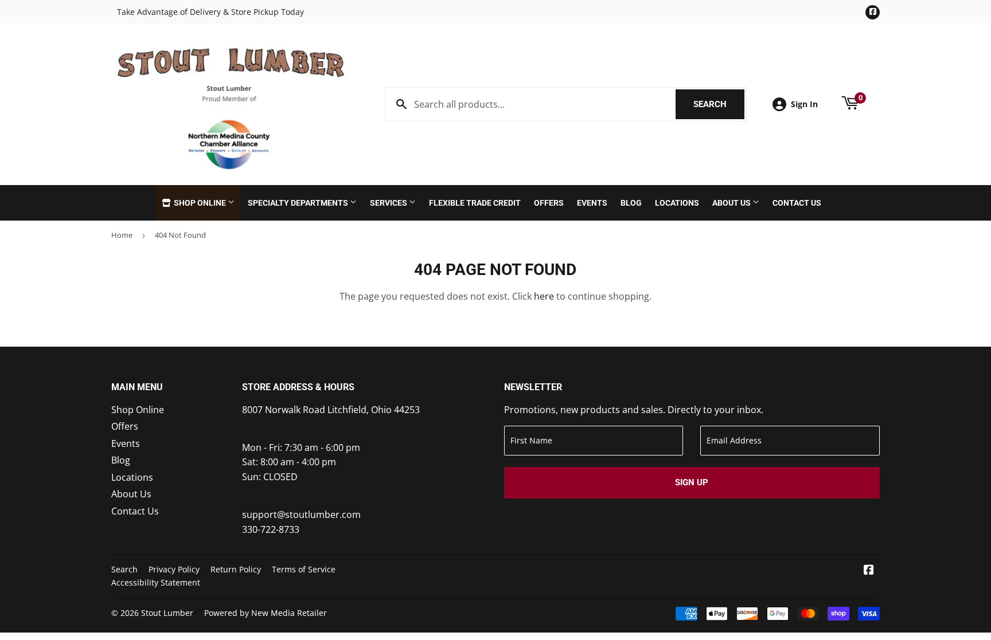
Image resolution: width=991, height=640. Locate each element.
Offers (549, 202)
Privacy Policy (174, 569)
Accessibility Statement (155, 582)
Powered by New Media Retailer (265, 612)
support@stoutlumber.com (301, 514)
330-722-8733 (270, 529)
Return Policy (235, 569)
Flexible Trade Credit (475, 202)
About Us (732, 202)
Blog (631, 202)
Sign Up (691, 482)
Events (592, 202)
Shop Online (200, 202)
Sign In (804, 104)
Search (718, 104)
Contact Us (796, 202)
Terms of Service (303, 569)
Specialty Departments (299, 202)
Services (389, 202)
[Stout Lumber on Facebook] (869, 570)
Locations (677, 202)
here (544, 296)
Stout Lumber (167, 612)
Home (121, 235)
